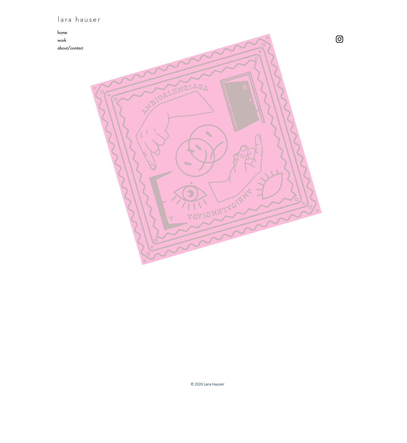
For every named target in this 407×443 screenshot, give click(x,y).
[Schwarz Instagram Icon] (339, 39)
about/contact (70, 48)
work (62, 40)
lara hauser (79, 19)
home (62, 32)
